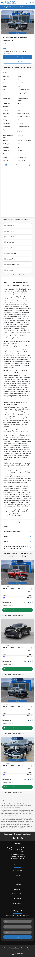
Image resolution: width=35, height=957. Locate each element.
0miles (30, 591)
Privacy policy (17, 898)
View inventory (17, 870)
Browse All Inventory (17, 57)
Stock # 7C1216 (6, 763)
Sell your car (17, 884)
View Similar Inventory (17, 61)
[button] (26, 2)
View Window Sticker (14, 165)
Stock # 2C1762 (6, 704)
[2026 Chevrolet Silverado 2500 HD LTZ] (17, 572)
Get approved (17, 889)
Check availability (10, 610)
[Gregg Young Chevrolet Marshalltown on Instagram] (21, 838)
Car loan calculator (17, 894)
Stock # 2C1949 (6, 645)
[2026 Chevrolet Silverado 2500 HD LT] (17, 690)
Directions (17, 880)
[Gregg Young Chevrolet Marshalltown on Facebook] (14, 838)
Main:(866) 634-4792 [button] (19, 854)
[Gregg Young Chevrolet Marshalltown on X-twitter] (17, 838)
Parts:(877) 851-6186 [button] (19, 859)
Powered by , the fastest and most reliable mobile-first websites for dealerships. (17, 949)
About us (17, 875)
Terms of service (17, 903)
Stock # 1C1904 (6, 586)
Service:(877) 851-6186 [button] (18, 856)
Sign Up (18, 937)
